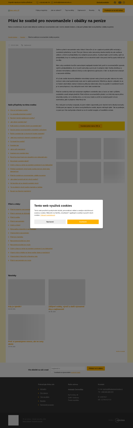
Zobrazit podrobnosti (47, 215)
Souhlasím (83, 222)
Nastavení (50, 222)
